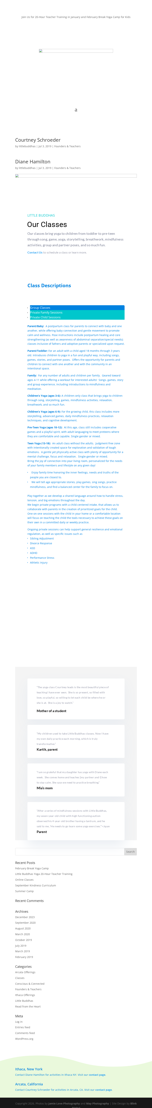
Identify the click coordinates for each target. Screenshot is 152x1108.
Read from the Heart (28, 1006)
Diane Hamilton (32, 161)
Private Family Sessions (46, 312)
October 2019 (23, 940)
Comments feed (25, 1033)
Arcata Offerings (25, 972)
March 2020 (22, 934)
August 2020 (23, 928)
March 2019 (22, 951)
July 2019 (20, 945)
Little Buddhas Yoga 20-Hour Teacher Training (43, 874)
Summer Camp (24, 891)
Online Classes (24, 879)
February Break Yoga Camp (32, 868)
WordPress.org (24, 1039)
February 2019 (24, 957)
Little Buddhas (24, 1000)
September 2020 (25, 922)
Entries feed (22, 1027)
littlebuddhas (27, 146)
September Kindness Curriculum (35, 885)
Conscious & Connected (29, 983)
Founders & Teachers (67, 146)
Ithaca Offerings (25, 995)
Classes (19, 978)
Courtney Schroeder (38, 139)
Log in (19, 1021)
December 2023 (25, 917)
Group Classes (40, 308)
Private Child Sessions (45, 317)
